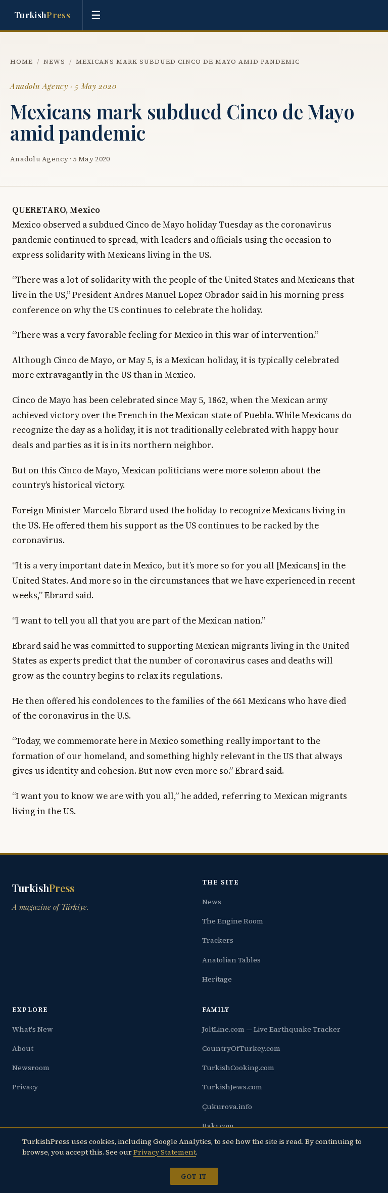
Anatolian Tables (231, 960)
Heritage (217, 979)
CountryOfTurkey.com (241, 1048)
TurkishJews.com (232, 1087)
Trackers (217, 940)
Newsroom (31, 1068)
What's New (32, 1029)
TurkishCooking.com (238, 1068)
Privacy (25, 1087)
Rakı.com (218, 1126)
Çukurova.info (227, 1106)
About (22, 1048)
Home (21, 61)
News (54, 61)
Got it (194, 1176)
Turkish (42, 14)
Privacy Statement (164, 1152)
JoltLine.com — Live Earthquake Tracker (271, 1029)
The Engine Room (232, 921)
